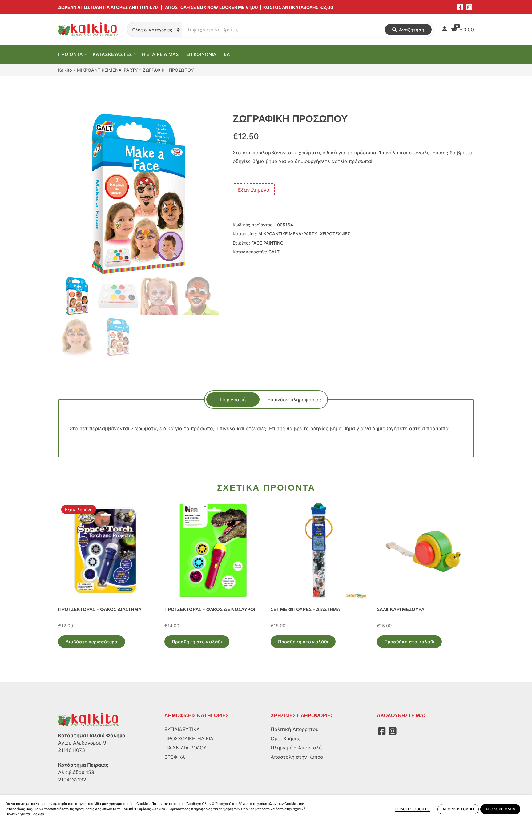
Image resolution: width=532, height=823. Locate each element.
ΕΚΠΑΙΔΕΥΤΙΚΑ (182, 729)
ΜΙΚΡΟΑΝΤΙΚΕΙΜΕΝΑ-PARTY (107, 70)
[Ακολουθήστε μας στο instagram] (469, 7)
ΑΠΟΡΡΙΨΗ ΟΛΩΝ (458, 809)
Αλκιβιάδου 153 (76, 772)
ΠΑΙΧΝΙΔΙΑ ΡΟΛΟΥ (185, 748)
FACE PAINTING (267, 242)
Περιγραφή (233, 399)
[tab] (233, 399)
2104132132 (72, 780)
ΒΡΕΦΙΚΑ (174, 757)
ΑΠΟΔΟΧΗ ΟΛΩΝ (500, 809)
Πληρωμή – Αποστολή (296, 748)
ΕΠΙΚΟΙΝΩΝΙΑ (201, 54)
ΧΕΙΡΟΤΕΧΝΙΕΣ (335, 233)
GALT (274, 251)
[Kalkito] (89, 719)
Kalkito (65, 70)
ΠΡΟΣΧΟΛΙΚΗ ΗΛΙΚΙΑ (188, 738)
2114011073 (71, 750)
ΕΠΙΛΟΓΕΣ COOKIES (412, 809)
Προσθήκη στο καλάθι (197, 642)
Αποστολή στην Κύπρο (297, 757)
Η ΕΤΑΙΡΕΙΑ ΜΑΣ (160, 54)
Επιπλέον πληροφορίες (294, 399)
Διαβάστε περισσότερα (92, 642)
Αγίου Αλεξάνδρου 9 (82, 743)
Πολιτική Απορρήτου (295, 729)
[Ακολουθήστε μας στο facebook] (460, 7)
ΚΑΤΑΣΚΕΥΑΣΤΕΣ (112, 54)
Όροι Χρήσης (285, 738)
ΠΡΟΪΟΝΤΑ (70, 54)
